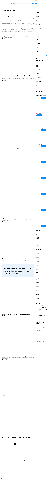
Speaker (37, 47)
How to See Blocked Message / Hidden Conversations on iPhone (17, 437)
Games (2, 257)
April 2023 (37, 242)
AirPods (38, 327)
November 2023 (38, 234)
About (42, 0)
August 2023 (38, 16)
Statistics (37, 48)
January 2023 (38, 246)
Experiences (43, 331)
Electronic (38, 331)
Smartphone (3, 74)
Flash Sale (36, 0)
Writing (37, 51)
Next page (21, 444)
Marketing (37, 39)
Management (39, 337)
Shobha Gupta (39, 323)
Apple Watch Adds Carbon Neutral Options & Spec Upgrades (17, 356)
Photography (39, 338)
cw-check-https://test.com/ (8, 10)
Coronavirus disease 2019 (8, 16)
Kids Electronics (38, 287)
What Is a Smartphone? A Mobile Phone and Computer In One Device (17, 76)
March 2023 (37, 23)
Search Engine (38, 43)
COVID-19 (3, 18)
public (2, 15)
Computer (37, 32)
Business (37, 31)
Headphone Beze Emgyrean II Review (11, 396)
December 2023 (38, 12)
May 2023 (37, 20)
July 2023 (37, 238)
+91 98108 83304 (2, 448)
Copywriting (39, 330)
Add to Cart (39, 115)
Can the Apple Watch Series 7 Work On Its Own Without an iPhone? (17, 217)
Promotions (37, 40)
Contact (45, 0)
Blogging (42, 327)
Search (46, 55)
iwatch (38, 334)
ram (2, 38)
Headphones (3, 395)
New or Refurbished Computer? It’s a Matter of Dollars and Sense (16, 315)
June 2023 (37, 19)
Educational (44, 330)
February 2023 (38, 24)
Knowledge (42, 334)
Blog (46, 0)
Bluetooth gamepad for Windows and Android (13, 258)
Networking (44, 337)
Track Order (39, 0)
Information (37, 36)
